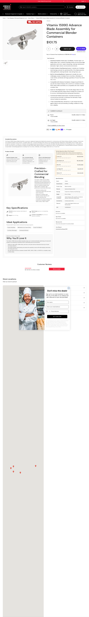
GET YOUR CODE (57, 316)
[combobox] (48, 311)
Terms (60, 326)
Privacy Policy (55, 326)
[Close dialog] (69, 288)
